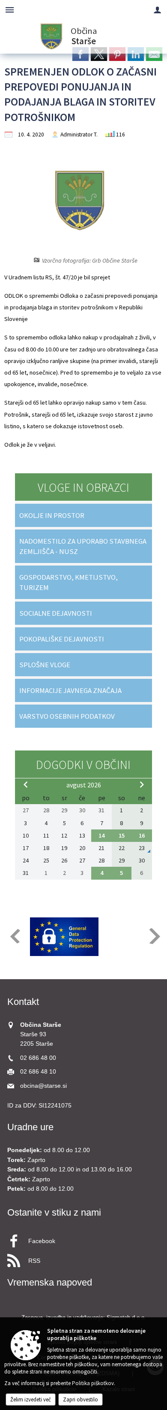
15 (122, 835)
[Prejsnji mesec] (25, 784)
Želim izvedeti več (30, 1399)
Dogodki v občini (83, 764)
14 (101, 835)
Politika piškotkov (93, 1383)
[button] (14, 936)
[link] (80, 54)
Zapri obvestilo (80, 1399)
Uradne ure (30, 1127)
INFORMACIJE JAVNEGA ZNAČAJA (70, 690)
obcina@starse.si (43, 1086)
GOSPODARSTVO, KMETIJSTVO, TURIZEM (68, 582)
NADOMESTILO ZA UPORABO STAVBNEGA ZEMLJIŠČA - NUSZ (82, 546)
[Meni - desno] (157, 9)
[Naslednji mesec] (141, 784)
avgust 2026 (83, 785)
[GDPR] (64, 936)
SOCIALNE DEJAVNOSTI (55, 613)
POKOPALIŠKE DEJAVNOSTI (61, 639)
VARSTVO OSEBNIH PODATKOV (67, 716)
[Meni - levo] (9, 9)
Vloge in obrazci (83, 487)
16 (142, 835)
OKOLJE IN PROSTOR (51, 515)
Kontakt (23, 1001)
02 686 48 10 (38, 1071)
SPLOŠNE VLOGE (44, 664)
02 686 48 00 (38, 1058)
